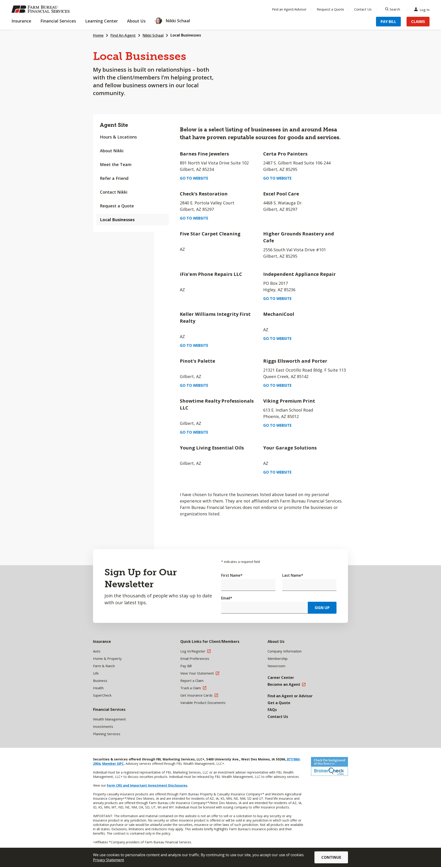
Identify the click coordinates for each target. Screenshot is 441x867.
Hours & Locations (118, 137)
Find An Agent (123, 35)
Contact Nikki (113, 192)
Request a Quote (330, 9)
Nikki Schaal (153, 35)
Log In (425, 9)
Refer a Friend (114, 178)
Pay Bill (388, 21)
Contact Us (363, 9)
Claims (418, 21)
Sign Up (322, 607)
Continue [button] (331, 857)
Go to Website (194, 178)
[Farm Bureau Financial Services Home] (41, 9)
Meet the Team (116, 164)
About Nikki (112, 150)
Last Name (292, 575)
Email (226, 598)
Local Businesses (117, 219)
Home (98, 35)
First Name (232, 575)
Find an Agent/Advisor (289, 9)
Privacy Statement (108, 859)
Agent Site (114, 124)
